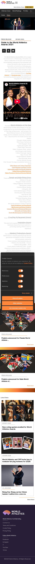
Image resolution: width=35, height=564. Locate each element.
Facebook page (16, 75)
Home (3, 15)
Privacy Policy (7, 531)
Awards (32, 11)
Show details (26, 293)
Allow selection (17, 303)
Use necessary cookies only (17, 308)
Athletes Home (5, 11)
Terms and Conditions (9, 525)
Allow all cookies (17, 298)
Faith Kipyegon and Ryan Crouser (21, 167)
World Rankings (16, 11)
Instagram (5, 542)
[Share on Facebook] (4, 51)
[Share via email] (13, 51)
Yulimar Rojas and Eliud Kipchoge (21, 171)
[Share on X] (8, 51)
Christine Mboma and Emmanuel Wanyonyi (19, 209)
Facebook (6, 539)
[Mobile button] (16, 2)
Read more (30, 344)
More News (30, 499)
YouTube (5, 547)
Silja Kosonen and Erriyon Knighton (21, 207)
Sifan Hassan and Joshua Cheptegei (20, 165)
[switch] (21, 276)
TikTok (5, 550)
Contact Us (6, 522)
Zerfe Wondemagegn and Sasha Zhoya (20, 212)
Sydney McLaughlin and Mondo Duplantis (19, 169)
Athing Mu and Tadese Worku (23, 211)
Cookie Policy (28, 263)
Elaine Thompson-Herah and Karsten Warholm (18, 173)
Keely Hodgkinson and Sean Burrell (21, 205)
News (8, 15)
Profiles (25, 11)
